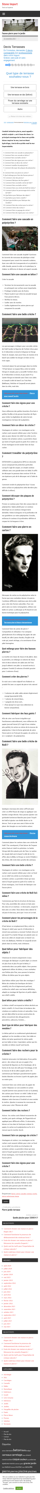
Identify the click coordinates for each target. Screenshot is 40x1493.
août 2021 (7, 1318)
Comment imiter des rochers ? (15, 208)
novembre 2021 (9, 1309)
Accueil (6, 1431)
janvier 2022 (8, 1303)
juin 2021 (7, 1324)
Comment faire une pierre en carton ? (17, 173)
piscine (22, 1471)
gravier (27, 1463)
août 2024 (7, 1266)
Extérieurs (7, 1392)
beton (13, 1194)
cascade (23, 1194)
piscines (32, 1471)
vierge (17, 1196)
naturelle (28, 1467)
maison (8, 1467)
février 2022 (8, 1300)
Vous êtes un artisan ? (34, 123)
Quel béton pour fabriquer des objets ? (17, 195)
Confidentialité (10, 122)
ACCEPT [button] (19, 1488)
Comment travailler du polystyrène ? (16, 165)
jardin (33, 1463)
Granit (6, 1395)
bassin (11, 1450)
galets (21, 1463)
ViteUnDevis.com (28, 122)
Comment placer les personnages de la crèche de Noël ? (20, 191)
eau (28, 1459)
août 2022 (7, 1286)
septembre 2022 (10, 1283)
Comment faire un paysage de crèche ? (17, 210)
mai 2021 (7, 1327)
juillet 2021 (8, 1321)
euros (12, 1463)
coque (16, 1459)
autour (4, 1450)
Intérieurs (7, 1401)
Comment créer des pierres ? (14, 178)
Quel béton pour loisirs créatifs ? (15, 198)
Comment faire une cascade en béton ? (17, 155)
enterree (32, 1459)
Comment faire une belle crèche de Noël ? (19, 183)
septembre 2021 (10, 1315)
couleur (23, 1459)
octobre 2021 (8, 1312)
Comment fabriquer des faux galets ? (17, 180)
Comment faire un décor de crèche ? (16, 163)
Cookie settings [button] (8, 1488)
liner (3, 1467)
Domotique (8, 1389)
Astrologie (7, 1374)
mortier (18, 1467)
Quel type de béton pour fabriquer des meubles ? (17, 201)
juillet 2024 (8, 1268)
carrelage (17, 1454)
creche (34, 1194)
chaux (23, 1455)
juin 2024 (7, 1271)
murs (23, 1467)
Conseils (7, 1383)
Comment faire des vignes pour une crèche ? (19, 160)
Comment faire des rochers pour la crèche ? (19, 205)
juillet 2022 (8, 1289)
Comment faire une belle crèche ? (15, 158)
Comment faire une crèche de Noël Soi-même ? (20, 188)
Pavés (6, 1412)
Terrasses (7, 1424)
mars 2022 (7, 1298)
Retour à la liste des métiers (20, 116)
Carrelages (7, 1380)
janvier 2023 (8, 1280)
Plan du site (7, 1434)
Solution (7, 1421)
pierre (4, 1196)
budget (28, 1450)
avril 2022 (7, 1295)
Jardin (6, 1403)
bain (7, 1450)
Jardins (5, 1201)
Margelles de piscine (11, 1409)
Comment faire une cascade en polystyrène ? (19, 153)
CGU (5, 122)
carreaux (6, 1454)
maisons (13, 1467)
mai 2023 (7, 1277)
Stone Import (10, 4)
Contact (6, 1437)
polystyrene (10, 1196)
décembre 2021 (9, 1306)
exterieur (17, 1463)
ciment (28, 1455)
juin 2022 (7, 1292)
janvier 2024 (8, 1274)
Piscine (6, 1418)
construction (7, 1459)
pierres (14, 1471)
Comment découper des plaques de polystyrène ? (20, 169)
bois (24, 1450)
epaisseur (6, 1463)
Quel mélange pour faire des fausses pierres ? (19, 175)
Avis (5, 1377)
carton (18, 1194)
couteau (29, 1194)
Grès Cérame (8, 1398)
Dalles (6, 1386)
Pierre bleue (8, 1415)
